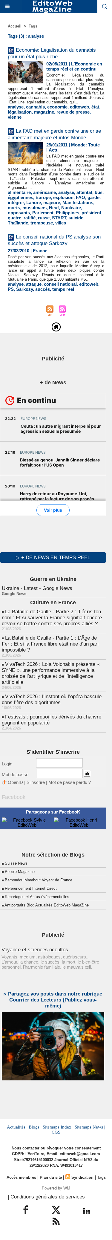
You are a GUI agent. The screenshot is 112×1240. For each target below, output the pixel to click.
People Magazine (20, 871)
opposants (19, 212)
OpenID (15, 782)
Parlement (42, 212)
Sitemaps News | (90, 1127)
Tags (33, 26)
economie (57, 106)
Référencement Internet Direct (31, 888)
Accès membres (21, 1177)
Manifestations (77, 202)
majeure (51, 202)
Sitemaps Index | (58, 1127)
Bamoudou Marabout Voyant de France (38, 880)
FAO (80, 197)
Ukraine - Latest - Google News (37, 588)
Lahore (33, 202)
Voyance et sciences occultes (34, 949)
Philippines (67, 212)
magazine (44, 111)
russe (44, 217)
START (59, 217)
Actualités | (17, 1127)
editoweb (79, 106)
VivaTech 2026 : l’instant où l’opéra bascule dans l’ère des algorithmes (52, 699)
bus (98, 192)
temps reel (63, 289)
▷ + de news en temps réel (53, 557)
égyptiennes (20, 197)
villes (60, 222)
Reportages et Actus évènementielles (37, 897)
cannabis (35, 106)
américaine (44, 192)
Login (7, 763)
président (91, 212)
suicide (75, 217)
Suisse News (16, 863)
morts (14, 207)
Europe (43, 197)
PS (11, 289)
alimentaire (19, 192)
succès (42, 289)
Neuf (54, 207)
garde (93, 197)
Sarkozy (24, 289)
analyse (16, 106)
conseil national (60, 284)
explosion (63, 197)
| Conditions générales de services (46, 1197)
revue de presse (73, 111)
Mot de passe (15, 774)
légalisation (20, 111)
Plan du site (51, 1177)
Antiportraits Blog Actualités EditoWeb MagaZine (46, 905)
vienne (15, 117)
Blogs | (35, 1127)
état (95, 106)
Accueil (15, 26)
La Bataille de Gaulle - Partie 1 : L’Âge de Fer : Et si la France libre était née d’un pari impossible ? (50, 644)
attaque (34, 284)
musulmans (34, 207)
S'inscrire (36, 782)
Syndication (82, 1177)
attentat (84, 192)
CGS (56, 1132)
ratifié (30, 217)
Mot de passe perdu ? (69, 782)
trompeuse (41, 222)
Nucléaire (71, 207)
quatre (14, 217)
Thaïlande (18, 222)
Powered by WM (56, 1188)
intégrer (16, 202)
